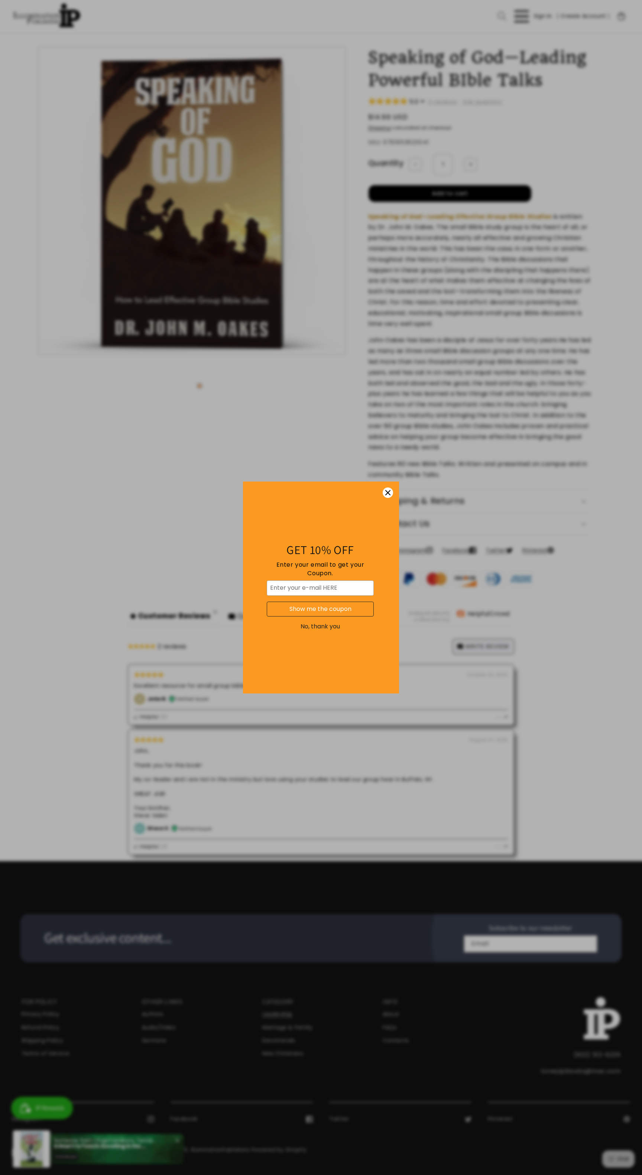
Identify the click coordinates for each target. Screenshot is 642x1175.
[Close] (388, 492)
